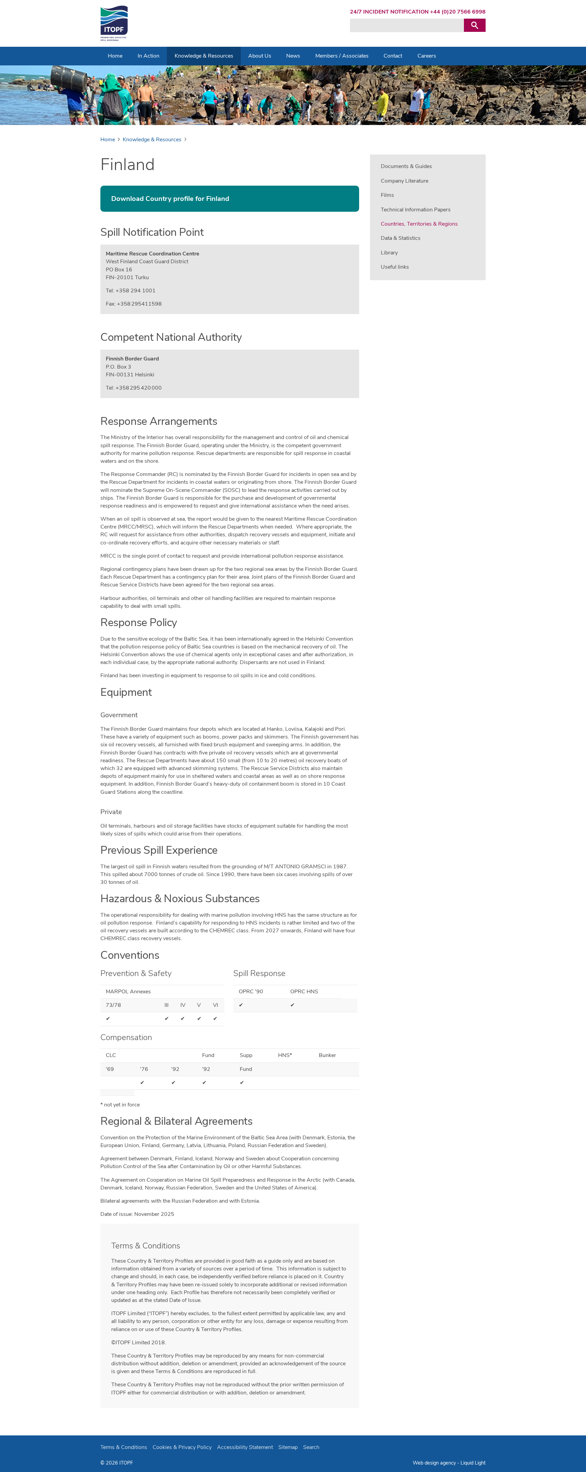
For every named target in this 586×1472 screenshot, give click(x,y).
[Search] (475, 25)
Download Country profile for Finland (170, 198)
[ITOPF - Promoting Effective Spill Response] (114, 23)
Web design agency (435, 1462)
